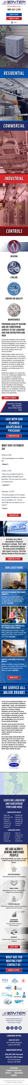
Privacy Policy (20, 1081)
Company (14, 1075)
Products (8, 1073)
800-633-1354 (14, 9)
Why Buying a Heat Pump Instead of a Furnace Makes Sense (13, 627)
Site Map (8, 1082)
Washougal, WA (19, 821)
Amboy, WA (6, 815)
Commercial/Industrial (14, 1070)
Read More (10, 603)
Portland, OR (7, 827)
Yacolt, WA (18, 825)
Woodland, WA (18, 823)
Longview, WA (7, 841)
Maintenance (18, 1073)
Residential (14, 1068)
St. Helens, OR (18, 837)
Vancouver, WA (19, 819)
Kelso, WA (6, 839)
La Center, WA (7, 825)
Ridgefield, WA (18, 815)
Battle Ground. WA (8, 817)
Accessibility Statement (16, 1082)
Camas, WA (6, 819)
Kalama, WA (6, 837)
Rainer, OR (17, 833)
